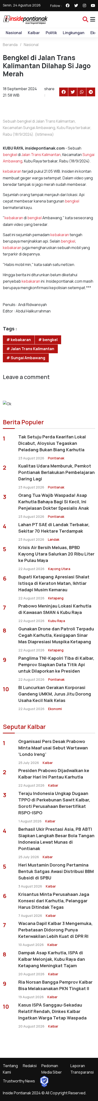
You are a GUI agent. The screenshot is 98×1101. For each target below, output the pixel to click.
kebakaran (12, 171)
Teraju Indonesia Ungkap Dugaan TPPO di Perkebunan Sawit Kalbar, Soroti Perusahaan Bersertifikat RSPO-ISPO (54, 802)
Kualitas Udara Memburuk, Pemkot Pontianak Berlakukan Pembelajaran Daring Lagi (56, 472)
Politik (51, 32)
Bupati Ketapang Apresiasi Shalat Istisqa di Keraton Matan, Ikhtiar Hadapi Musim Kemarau (53, 583)
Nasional (14, 32)
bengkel (10, 154)
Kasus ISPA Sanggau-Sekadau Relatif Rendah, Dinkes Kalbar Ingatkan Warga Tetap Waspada (52, 1011)
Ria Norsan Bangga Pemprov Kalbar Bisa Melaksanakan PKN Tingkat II (55, 985)
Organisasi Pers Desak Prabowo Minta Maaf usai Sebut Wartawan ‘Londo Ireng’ (53, 747)
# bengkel (48, 339)
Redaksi (30, 1065)
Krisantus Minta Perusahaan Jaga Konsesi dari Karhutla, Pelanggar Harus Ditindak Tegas (53, 900)
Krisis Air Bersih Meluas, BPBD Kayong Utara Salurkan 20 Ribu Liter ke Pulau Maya (56, 554)
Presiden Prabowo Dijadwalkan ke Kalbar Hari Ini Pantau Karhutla (53, 774)
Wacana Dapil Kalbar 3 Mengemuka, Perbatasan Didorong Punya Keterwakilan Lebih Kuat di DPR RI (55, 929)
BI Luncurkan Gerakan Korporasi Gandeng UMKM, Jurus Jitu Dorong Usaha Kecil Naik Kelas (54, 694)
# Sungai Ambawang (25, 357)
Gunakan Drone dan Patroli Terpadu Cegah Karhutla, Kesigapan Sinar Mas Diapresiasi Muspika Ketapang (56, 635)
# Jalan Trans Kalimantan (30, 348)
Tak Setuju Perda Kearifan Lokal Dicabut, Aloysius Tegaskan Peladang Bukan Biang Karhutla (52, 443)
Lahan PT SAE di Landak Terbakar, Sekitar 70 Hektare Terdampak (53, 528)
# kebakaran (18, 339)
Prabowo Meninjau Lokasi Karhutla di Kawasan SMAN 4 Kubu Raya (54, 609)
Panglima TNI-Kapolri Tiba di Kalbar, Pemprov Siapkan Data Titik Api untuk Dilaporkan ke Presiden (56, 664)
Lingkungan (73, 32)
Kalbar (34, 32)
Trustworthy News (19, 1081)
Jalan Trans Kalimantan (41, 154)
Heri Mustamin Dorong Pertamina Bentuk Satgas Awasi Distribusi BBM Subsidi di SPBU (56, 871)
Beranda (10, 44)
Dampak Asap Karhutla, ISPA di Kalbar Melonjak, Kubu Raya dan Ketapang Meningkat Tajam (51, 959)
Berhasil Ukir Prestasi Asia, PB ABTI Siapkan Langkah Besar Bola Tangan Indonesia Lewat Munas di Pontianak (56, 838)
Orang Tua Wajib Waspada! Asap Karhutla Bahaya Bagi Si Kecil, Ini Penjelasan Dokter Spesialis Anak (53, 501)
